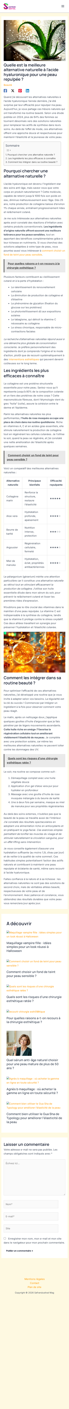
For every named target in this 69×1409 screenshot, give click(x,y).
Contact (34, 1283)
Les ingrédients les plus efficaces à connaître (32, 158)
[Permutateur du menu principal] (62, 6)
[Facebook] (5, 90)
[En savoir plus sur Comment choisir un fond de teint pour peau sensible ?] (34, 963)
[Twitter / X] (12, 90)
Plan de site (34, 1287)
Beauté (8, 85)
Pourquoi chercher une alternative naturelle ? (31, 154)
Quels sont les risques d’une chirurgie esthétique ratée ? (34, 999)
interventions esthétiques (24, 359)
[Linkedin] (27, 90)
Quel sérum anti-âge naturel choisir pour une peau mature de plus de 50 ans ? (33, 1064)
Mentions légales (34, 1279)
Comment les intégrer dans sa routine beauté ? (32, 162)
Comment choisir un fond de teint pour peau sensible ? (31, 974)
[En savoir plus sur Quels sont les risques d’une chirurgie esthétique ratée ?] (34, 988)
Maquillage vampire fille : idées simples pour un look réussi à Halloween (29, 947)
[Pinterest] (20, 90)
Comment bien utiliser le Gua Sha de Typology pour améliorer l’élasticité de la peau (34, 1118)
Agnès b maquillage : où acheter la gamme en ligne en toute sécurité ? (32, 1091)
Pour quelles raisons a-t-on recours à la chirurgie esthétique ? (33, 1020)
